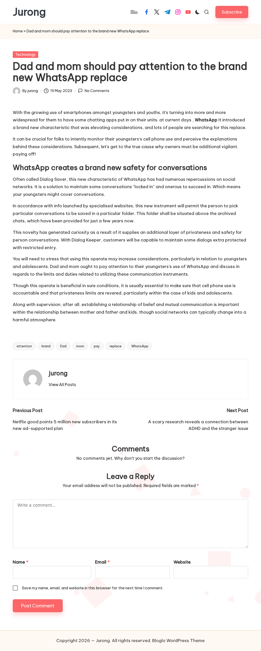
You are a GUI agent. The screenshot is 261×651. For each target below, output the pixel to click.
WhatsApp (139, 346)
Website (182, 562)
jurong (58, 373)
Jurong (29, 12)
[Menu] (133, 12)
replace (116, 346)
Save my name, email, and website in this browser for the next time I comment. (92, 587)
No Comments (97, 90)
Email (102, 562)
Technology (25, 54)
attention (24, 346)
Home (18, 31)
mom (80, 346)
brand (46, 346)
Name (20, 562)
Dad (63, 346)
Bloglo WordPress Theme (178, 640)
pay (97, 346)
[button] (231, 12)
